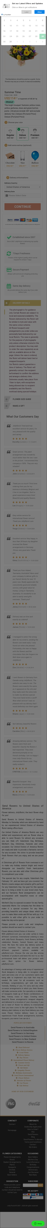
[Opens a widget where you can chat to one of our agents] (38, 1224)
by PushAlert (7, 15)
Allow (39, 12)
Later (27, 12)
